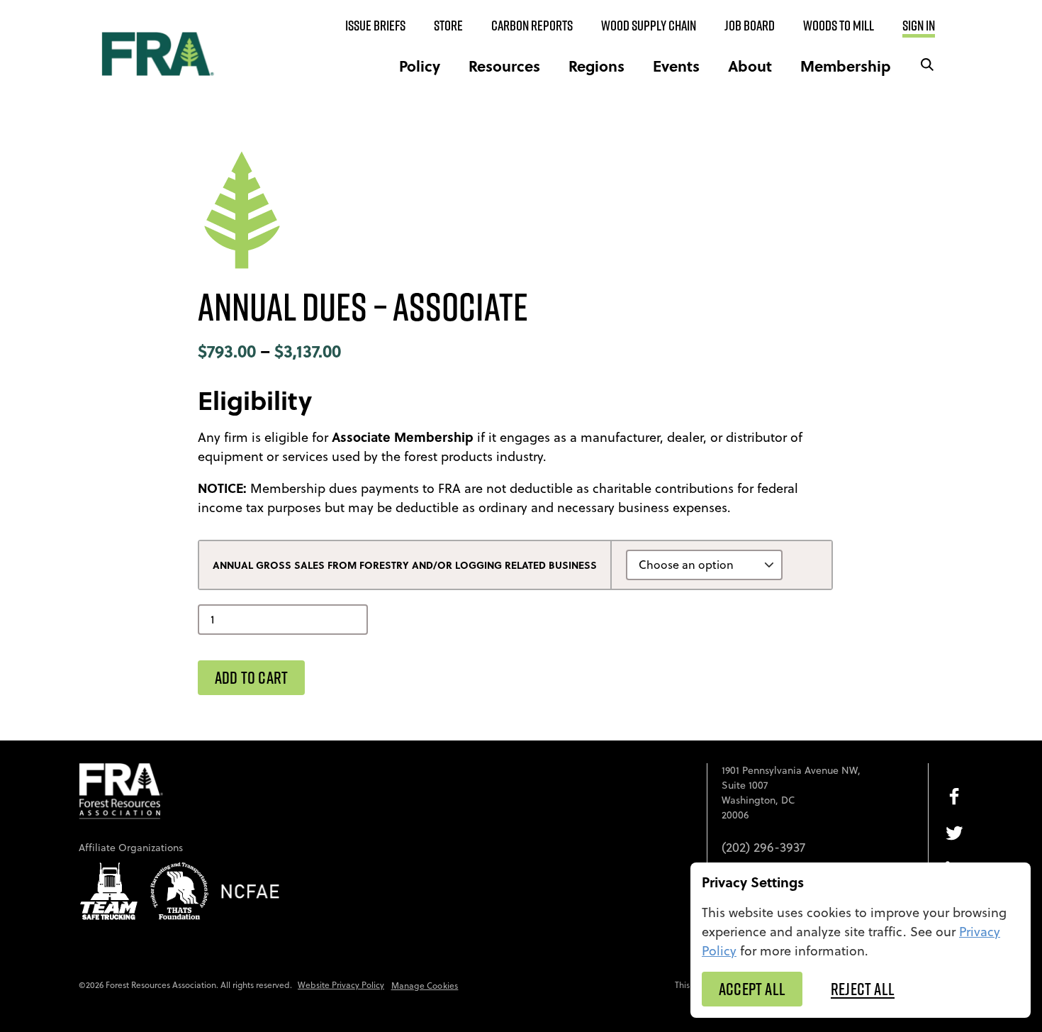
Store (448, 25)
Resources (504, 66)
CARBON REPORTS (532, 25)
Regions (596, 66)
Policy (419, 66)
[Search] (927, 66)
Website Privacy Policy (341, 985)
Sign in (918, 25)
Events (676, 66)
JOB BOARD (749, 25)
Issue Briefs (375, 25)
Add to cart (251, 677)
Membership (845, 66)
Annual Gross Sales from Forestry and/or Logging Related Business (405, 565)
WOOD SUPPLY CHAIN (648, 25)
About (750, 66)
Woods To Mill (838, 25)
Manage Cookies (425, 986)
